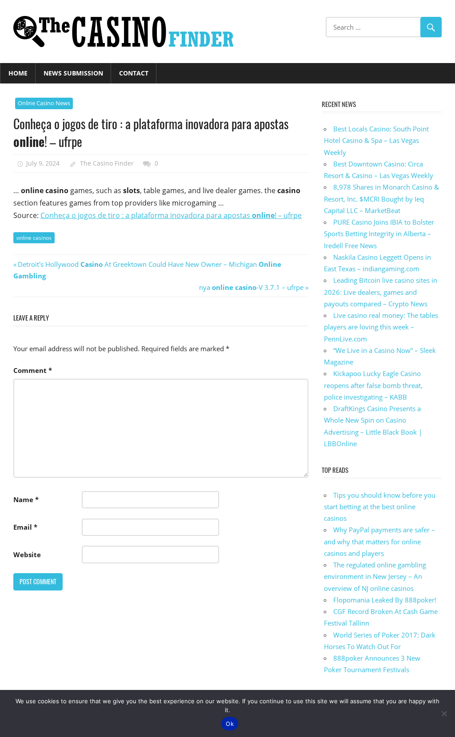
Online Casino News (44, 103)
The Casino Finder (107, 163)
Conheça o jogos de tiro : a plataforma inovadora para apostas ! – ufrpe (171, 215)
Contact (133, 73)
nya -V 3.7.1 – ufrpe (251, 287)
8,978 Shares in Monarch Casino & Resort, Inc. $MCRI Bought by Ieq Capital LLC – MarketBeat (381, 198)
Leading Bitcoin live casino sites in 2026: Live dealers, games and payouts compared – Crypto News (380, 292)
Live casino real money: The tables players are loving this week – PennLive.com (381, 327)
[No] (443, 713)
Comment (32, 370)
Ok (230, 723)
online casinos (34, 238)
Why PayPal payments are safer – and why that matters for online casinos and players (379, 541)
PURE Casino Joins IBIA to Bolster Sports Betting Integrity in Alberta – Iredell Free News (379, 234)
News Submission (73, 73)
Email (25, 527)
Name (26, 499)
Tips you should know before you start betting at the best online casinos (379, 507)
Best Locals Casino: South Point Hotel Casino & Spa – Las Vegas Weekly (376, 140)
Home (18, 73)
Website (27, 554)
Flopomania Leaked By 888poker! (384, 599)
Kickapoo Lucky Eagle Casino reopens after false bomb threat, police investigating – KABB (373, 385)
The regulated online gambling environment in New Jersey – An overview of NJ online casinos (375, 576)
